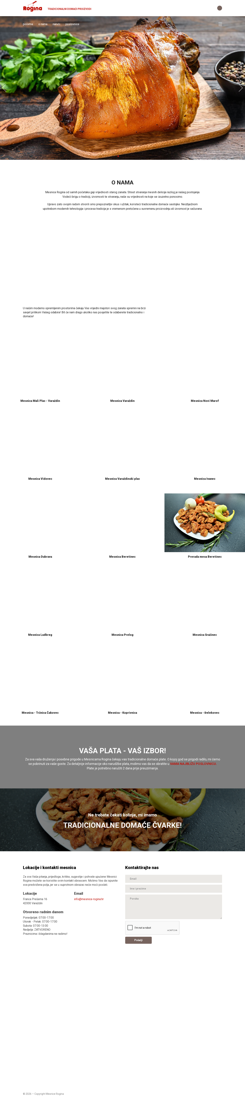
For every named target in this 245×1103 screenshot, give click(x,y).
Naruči (56, 24)
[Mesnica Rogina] (33, 8)
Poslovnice (72, 24)
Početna (28, 24)
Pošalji (138, 940)
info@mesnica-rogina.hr (89, 899)
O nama (42, 24)
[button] (112, 156)
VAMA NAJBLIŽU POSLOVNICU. (193, 764)
